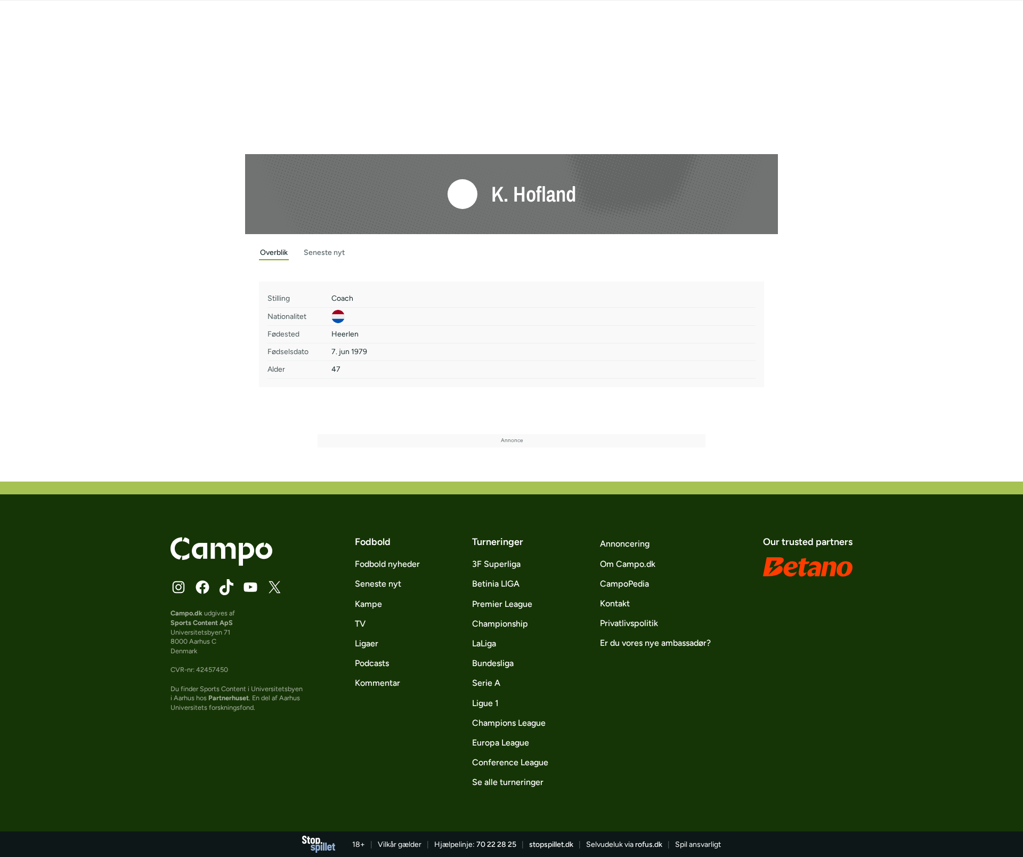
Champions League (509, 723)
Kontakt (615, 603)
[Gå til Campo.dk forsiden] (221, 562)
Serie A (486, 683)
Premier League (502, 604)
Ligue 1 (485, 703)
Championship (500, 624)
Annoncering (624, 544)
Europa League (500, 743)
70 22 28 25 (496, 844)
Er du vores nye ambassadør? (655, 643)
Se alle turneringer (507, 782)
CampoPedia (624, 584)
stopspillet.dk (551, 844)
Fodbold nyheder (387, 564)
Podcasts (372, 663)
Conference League (510, 762)
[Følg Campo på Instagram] (178, 587)
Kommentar (377, 683)
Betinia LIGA (495, 584)
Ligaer (366, 643)
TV (360, 624)
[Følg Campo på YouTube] (250, 587)
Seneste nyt (378, 584)
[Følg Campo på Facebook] (202, 587)
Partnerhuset (228, 698)
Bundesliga (493, 663)
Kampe (368, 604)
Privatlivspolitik (629, 623)
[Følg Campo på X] (274, 587)
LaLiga (484, 643)
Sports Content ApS (201, 623)
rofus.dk (648, 844)
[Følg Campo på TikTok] (226, 587)
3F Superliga (496, 564)
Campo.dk (186, 613)
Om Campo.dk (627, 564)
